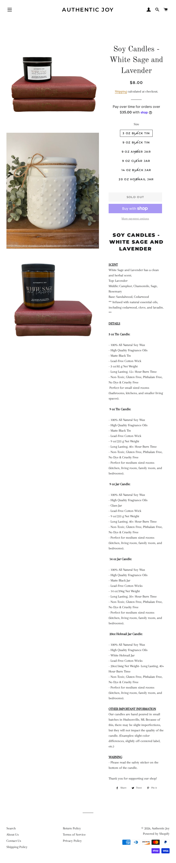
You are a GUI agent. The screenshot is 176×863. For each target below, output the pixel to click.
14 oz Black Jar (136, 170)
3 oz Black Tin (136, 133)
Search (11, 828)
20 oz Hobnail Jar (136, 179)
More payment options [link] (135, 218)
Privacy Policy (72, 841)
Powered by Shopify (156, 834)
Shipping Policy (16, 847)
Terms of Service (74, 834)
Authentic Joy (88, 9)
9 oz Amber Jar (136, 151)
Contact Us (13, 841)
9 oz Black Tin (136, 142)
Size (136, 124)
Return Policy (72, 828)
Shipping (121, 91)
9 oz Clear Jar (136, 160)
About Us (12, 834)
